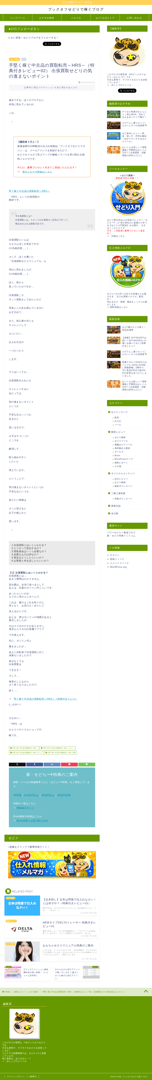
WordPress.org (118, 567)
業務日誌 (116, 506)
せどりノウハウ (119, 412)
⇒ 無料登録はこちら (117, 307)
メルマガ (76, 17)
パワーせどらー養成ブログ (121, 532)
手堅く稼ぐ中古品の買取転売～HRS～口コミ (27, 752)
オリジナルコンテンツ (123, 473)
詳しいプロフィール (121, 85)
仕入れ (118, 421)
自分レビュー (121, 479)
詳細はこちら (118, 236)
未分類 (114, 513)
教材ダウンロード (123, 486)
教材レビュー (118, 432)
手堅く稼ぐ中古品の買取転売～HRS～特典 (61, 752)
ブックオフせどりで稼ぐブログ (76, 9)
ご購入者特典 (118, 493)
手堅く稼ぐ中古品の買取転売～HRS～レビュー (58, 748)
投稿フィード (117, 559)
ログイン (114, 555)
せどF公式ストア (105, 17)
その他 (118, 466)
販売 (117, 417)
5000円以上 (48, 795)
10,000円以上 (31, 795)
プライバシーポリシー (16, 1076)
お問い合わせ (134, 17)
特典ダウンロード (123, 499)
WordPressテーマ (124, 459)
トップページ (17, 17)
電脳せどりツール (123, 445)
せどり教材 (14, 59)
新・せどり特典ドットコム (121, 535)
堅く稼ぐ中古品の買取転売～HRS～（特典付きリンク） (46, 699)
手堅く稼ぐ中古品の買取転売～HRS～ (25, 748)
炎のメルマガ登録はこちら (37, 172)
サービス (119, 452)
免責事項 (32, 1076)
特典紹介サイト (25, 808)
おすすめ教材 (46, 17)
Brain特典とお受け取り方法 (32, 820)
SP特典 (17, 795)
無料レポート (121, 463)
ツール (118, 425)
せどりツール (121, 441)
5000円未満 (64, 795)
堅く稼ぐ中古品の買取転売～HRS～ (29, 191)
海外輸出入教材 (122, 448)
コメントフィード (119, 563)
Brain (117, 455)
